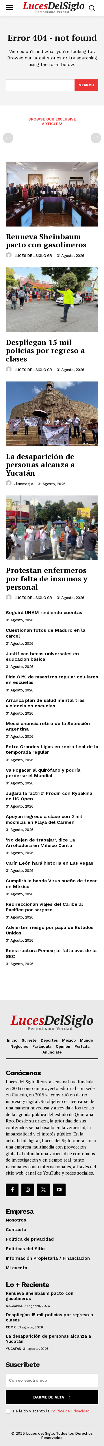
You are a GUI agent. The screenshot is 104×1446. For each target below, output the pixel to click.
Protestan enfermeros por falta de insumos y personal (47, 578)
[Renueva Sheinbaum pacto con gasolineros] (52, 194)
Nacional (14, 1306)
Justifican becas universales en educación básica (42, 656)
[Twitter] (43, 1190)
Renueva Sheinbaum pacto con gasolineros (46, 240)
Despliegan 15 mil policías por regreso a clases (45, 350)
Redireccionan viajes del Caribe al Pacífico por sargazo (44, 906)
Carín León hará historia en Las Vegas (49, 863)
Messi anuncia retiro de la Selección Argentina (48, 726)
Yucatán (13, 1349)
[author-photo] (9, 255)
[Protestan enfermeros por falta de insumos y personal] (52, 527)
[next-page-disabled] (96, 138)
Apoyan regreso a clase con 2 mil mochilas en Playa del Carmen (44, 819)
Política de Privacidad (70, 1411)
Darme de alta (48, 1397)
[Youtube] (59, 1190)
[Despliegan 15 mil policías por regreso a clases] (52, 299)
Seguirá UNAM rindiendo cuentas (44, 612)
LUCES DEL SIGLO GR (33, 255)
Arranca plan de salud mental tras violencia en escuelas (45, 703)
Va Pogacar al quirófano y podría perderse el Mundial (43, 772)
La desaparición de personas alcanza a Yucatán (40, 464)
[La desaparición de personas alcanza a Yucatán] (52, 413)
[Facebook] (12, 1190)
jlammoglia (23, 484)
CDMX (11, 1327)
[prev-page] (8, 138)
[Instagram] (27, 1190)
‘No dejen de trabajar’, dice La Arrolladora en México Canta (40, 842)
